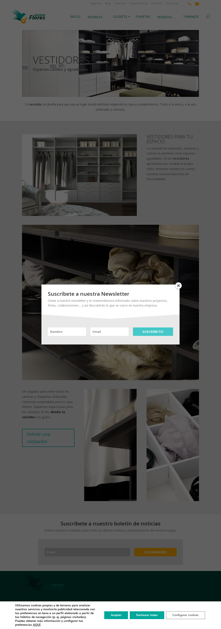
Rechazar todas (147, 615)
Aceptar (116, 615)
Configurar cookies (185, 615)
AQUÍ (36, 625)
